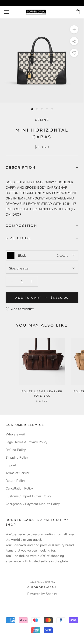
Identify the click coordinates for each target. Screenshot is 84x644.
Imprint (11, 465)
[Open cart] (78, 12)
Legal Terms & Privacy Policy (26, 442)
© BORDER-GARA (42, 587)
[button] (42, 168)
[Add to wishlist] (74, 53)
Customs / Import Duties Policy (28, 496)
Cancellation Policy (19, 488)
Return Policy (15, 480)
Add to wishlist (22, 309)
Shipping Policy (17, 457)
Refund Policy (16, 450)
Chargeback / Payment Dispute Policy (33, 504)
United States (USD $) (41, 582)
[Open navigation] (6, 12)
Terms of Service (18, 473)
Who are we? (15, 434)
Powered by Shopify (42, 594)
